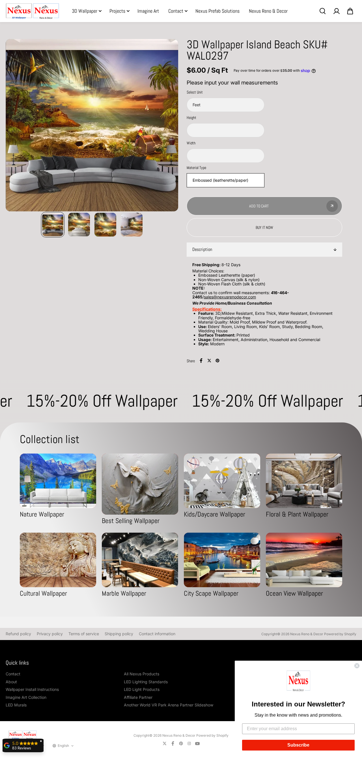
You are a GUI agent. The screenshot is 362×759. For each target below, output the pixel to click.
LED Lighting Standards (146, 682)
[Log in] (336, 11)
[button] (298, 682)
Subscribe (298, 745)
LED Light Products (142, 689)
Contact (175, 11)
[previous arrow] (16, 125)
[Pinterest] (217, 360)
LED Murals (16, 705)
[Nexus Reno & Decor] (32, 11)
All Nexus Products (141, 674)
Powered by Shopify (340, 634)
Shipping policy (119, 633)
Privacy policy (50, 633)
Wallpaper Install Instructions (32, 689)
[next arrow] (167, 125)
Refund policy (18, 633)
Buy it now (264, 227)
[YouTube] (197, 743)
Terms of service (83, 633)
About (11, 682)
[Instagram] (189, 743)
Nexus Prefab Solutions (217, 11)
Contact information (157, 633)
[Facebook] (201, 360)
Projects (117, 11)
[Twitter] (209, 360)
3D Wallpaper (84, 11)
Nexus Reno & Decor (268, 11)
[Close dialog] (357, 666)
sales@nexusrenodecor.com (230, 296)
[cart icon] (350, 11)
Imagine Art (148, 11)
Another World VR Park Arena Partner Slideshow (168, 705)
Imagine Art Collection (26, 697)
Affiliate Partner (138, 697)
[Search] (322, 11)
